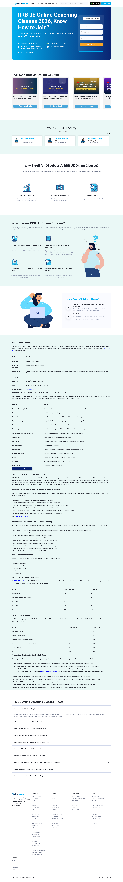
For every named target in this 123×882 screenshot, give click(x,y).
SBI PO (53, 796)
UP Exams (34, 827)
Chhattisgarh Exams (37, 852)
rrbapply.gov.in (30, 389)
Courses (40, 3)
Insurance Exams (96, 803)
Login (95, 49)
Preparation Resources (98, 798)
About (13, 860)
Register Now (91, 44)
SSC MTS (74, 807)
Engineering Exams (37, 823)
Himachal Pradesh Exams (38, 850)
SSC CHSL (54, 812)
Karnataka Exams (36, 812)
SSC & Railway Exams (97, 805)
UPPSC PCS (55, 823)
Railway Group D (56, 827)
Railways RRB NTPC (57, 814)
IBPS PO (54, 798)
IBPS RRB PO (55, 805)
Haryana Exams (36, 836)
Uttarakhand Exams (37, 832)
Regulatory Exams (96, 807)
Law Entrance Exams (37, 818)
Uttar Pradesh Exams (97, 818)
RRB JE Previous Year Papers (48, 671)
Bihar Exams (35, 839)
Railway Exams (35, 807)
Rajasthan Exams (36, 830)
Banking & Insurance (37, 796)
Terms (13, 869)
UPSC (33, 803)
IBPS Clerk (54, 803)
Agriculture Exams (36, 821)
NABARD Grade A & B (57, 818)
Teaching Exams (36, 845)
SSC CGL (54, 809)
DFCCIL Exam (55, 825)
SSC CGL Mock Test (77, 796)
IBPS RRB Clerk (56, 807)
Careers (13, 862)
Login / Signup (106, 3)
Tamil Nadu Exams (36, 814)
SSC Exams (35, 798)
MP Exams (34, 841)
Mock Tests (47, 3)
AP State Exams (36, 848)
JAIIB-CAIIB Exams (36, 809)
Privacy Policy (15, 867)
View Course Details (25, 106)
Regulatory (34, 800)
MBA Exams (35, 805)
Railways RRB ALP (76, 809)
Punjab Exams (35, 834)
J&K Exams (35, 825)
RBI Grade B (55, 816)
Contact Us (14, 865)
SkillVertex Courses (37, 854)
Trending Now (95, 796)
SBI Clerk (54, 800)
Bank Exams (95, 800)
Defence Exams (36, 843)
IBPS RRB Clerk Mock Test (78, 798)
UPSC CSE (54, 821)
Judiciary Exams (36, 816)
